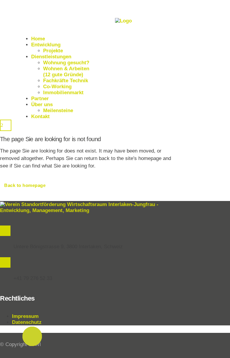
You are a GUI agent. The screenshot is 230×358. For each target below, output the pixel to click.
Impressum (25, 316)
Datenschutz (27, 322)
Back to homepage (25, 185)
